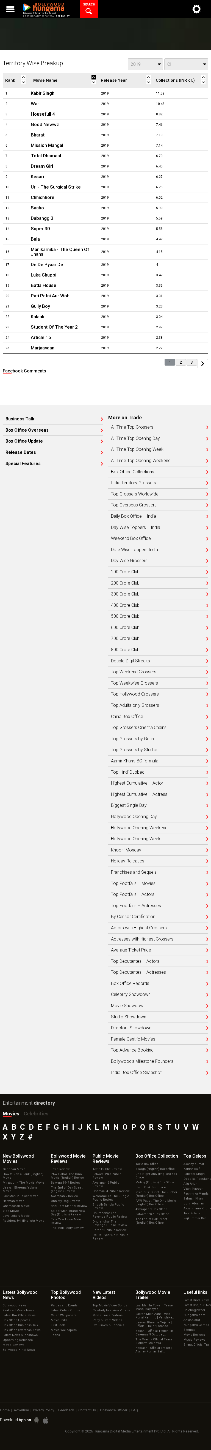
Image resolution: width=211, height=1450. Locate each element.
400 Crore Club (125, 605)
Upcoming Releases (18, 1340)
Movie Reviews (13, 1345)
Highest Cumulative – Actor (137, 783)
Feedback (66, 1410)
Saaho (37, 207)
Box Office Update (24, 441)
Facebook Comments (24, 371)
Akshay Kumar (194, 1164)
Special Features (23, 463)
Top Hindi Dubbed (128, 772)
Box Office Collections (132, 471)
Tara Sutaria (192, 1213)
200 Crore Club (125, 583)
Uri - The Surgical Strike (56, 187)
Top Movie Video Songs (110, 1305)
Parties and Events (64, 1305)
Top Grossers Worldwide (135, 494)
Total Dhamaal (46, 155)
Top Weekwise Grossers (134, 683)
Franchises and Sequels (134, 872)
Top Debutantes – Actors (135, 961)
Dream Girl (42, 166)
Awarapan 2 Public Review (106, 1184)
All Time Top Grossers (132, 427)
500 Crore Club (125, 616)
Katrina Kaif (192, 1169)
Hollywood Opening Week (135, 838)
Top (195, 1156)
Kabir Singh (42, 93)
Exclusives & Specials (108, 1325)
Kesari (37, 176)
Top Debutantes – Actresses (138, 972)
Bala (35, 239)
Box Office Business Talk (20, 1325)
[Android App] (36, 1420)
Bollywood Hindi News (19, 1350)
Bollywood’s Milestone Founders (142, 1061)
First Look (58, 1325)
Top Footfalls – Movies (133, 883)
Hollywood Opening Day (134, 816)
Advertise (21, 1410)
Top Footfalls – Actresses (136, 905)
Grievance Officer (113, 1410)
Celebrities (36, 1113)
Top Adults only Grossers (135, 705)
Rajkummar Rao (195, 1218)
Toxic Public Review (107, 1169)
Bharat (38, 135)
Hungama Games (196, 1325)
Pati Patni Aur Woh (50, 295)
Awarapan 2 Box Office (151, 1209)
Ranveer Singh (194, 1174)
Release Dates (20, 452)
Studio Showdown (128, 1017)
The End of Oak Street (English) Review (66, 1189)
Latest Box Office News (19, 1315)
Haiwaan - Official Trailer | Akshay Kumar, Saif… (153, 1349)
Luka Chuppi (43, 275)
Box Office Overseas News (21, 1330)
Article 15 (41, 337)
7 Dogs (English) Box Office (155, 1169)
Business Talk (19, 419)
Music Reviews (194, 1339)
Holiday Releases (127, 861)
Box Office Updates (16, 1320)
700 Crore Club (125, 638)
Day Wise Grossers (129, 560)
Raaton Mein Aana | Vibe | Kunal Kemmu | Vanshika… (154, 1315)
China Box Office (127, 716)
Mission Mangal (47, 145)
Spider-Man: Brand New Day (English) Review (68, 1212)
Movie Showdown (128, 1005)
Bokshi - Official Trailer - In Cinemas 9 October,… (154, 1332)
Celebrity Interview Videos (111, 1310)
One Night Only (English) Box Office (156, 1175)
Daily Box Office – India (133, 516)
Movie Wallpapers (64, 1330)
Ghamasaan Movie (16, 1206)
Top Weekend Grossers (133, 672)
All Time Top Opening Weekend (141, 460)
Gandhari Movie (14, 1169)
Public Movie (105, 1158)
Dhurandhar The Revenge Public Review (110, 1214)
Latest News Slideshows (20, 1335)
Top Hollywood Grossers (135, 694)
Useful (195, 1292)
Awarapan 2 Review (64, 1196)
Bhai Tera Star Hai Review (69, 1206)
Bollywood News (14, 1305)
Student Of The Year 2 (54, 327)
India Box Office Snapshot (136, 1072)
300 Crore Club (125, 594)
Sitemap (190, 1330)
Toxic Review (60, 1169)
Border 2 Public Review (109, 1230)
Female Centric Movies (133, 1039)
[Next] (203, 363)
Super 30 (40, 228)
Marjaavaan (42, 348)
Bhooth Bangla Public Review (108, 1206)
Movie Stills (59, 1320)
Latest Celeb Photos (65, 1310)
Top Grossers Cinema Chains (138, 727)
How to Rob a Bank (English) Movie (23, 1176)
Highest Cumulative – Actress (139, 794)
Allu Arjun (191, 1184)
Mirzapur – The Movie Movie (23, 1182)
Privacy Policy (43, 1410)
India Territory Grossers (133, 482)
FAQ (134, 1410)
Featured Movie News (18, 1310)
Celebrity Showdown (131, 994)
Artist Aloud (192, 1320)
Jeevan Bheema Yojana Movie (20, 1189)
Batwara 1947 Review (65, 1182)
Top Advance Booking (132, 1050)
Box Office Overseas (27, 430)
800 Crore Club (125, 649)
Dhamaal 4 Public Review (111, 1191)
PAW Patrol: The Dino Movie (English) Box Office (155, 1202)
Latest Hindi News (196, 1300)
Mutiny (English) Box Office (154, 1182)
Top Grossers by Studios (135, 749)
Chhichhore (42, 197)
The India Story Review (67, 1228)
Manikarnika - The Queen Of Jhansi (60, 252)
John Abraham (194, 1203)
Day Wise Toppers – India (135, 527)
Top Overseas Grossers (134, 505)
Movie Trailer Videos (108, 1315)
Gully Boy (40, 306)
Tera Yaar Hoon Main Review (66, 1221)
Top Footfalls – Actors (132, 894)
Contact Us (87, 1410)
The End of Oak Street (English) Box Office (151, 1220)
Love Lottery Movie (16, 1216)
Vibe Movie (11, 1211)
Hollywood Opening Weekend (139, 827)
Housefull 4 (43, 114)
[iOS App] (45, 1420)
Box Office (156, 1156)
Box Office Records (130, 983)
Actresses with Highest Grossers (142, 939)
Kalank (38, 316)
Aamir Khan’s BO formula (134, 761)
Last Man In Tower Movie (20, 1196)
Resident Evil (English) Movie (24, 1221)
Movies (11, 1113)
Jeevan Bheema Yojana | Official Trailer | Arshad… (153, 1324)
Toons (55, 1335)
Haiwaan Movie (13, 1201)
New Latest (104, 1295)
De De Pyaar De (47, 264)
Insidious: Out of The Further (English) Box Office (156, 1194)
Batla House (43, 285)
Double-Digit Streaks (130, 661)
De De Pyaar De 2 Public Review (110, 1236)
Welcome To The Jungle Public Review (111, 1197)
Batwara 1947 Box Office (152, 1214)
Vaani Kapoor (193, 1188)
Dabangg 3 (42, 218)
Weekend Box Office (131, 538)
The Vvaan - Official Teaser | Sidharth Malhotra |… (155, 1341)
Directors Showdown (131, 1027)
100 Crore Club (125, 571)
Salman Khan (193, 1198)
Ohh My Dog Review (65, 1201)
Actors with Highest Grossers (139, 927)
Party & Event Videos (107, 1320)
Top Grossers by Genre (133, 738)
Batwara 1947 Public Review (107, 1176)
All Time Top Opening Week (137, 449)
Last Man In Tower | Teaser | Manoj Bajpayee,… (155, 1307)
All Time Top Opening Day (135, 438)
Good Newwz (45, 124)
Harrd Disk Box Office (150, 1187)
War (35, 103)
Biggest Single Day (129, 805)
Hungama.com (195, 1315)
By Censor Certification (133, 916)
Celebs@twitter (194, 1310)
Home (5, 1410)
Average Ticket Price (131, 950)
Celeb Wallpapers (63, 1315)
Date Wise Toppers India (134, 549)
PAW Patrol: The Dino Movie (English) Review (67, 1176)
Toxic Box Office (147, 1164)
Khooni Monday (126, 850)
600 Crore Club (125, 627)
